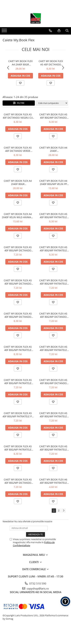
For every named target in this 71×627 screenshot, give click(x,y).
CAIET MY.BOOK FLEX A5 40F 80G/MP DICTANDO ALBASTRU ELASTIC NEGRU (53, 116)
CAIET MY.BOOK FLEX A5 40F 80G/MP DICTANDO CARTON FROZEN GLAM (18, 248)
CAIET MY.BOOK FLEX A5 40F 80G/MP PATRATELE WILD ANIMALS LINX (53, 414)
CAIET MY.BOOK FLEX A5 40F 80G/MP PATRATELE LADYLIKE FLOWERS (53, 448)
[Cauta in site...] (67, 30)
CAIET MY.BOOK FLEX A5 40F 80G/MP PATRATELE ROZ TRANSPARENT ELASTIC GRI (53, 215)
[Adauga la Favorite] (20, 83)
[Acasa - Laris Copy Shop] (35, 18)
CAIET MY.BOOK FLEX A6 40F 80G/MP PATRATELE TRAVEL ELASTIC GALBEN (53, 481)
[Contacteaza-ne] (50, 30)
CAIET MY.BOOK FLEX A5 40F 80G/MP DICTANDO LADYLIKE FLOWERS (18, 282)
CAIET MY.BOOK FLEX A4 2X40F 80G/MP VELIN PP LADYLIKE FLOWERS (53, 182)
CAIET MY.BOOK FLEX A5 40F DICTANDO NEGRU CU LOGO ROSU (18, 116)
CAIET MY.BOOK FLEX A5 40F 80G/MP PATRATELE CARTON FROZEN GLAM (18, 381)
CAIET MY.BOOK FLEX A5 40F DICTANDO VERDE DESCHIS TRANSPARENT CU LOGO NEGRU (51, 62)
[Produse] (5, 31)
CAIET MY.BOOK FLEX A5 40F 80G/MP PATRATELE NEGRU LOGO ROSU (53, 248)
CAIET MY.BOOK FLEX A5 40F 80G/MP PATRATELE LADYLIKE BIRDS (53, 348)
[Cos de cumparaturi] (59, 30)
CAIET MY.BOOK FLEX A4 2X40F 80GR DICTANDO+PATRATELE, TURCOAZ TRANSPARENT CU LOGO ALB (20, 62)
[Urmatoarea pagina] (63, 510)
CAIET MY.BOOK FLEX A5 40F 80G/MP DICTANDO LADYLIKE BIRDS (53, 381)
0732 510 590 (37, 583)
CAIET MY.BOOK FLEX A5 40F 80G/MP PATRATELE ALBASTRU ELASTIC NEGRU (17, 348)
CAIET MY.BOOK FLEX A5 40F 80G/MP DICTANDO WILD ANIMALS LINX (18, 481)
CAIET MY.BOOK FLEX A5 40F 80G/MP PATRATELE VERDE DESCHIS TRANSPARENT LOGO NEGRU (18, 448)
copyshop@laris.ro (37, 588)
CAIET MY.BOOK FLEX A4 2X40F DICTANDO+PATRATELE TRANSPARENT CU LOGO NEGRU (53, 149)
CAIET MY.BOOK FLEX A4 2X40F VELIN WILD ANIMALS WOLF (18, 215)
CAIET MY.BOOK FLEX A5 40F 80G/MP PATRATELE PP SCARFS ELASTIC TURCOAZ (18, 414)
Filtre (20, 103)
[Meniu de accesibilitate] (65, 601)
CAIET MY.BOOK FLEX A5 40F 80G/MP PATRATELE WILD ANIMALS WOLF (53, 282)
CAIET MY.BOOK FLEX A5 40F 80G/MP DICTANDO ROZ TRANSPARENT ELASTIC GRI (18, 315)
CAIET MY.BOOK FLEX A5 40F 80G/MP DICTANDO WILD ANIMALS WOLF (53, 315)
